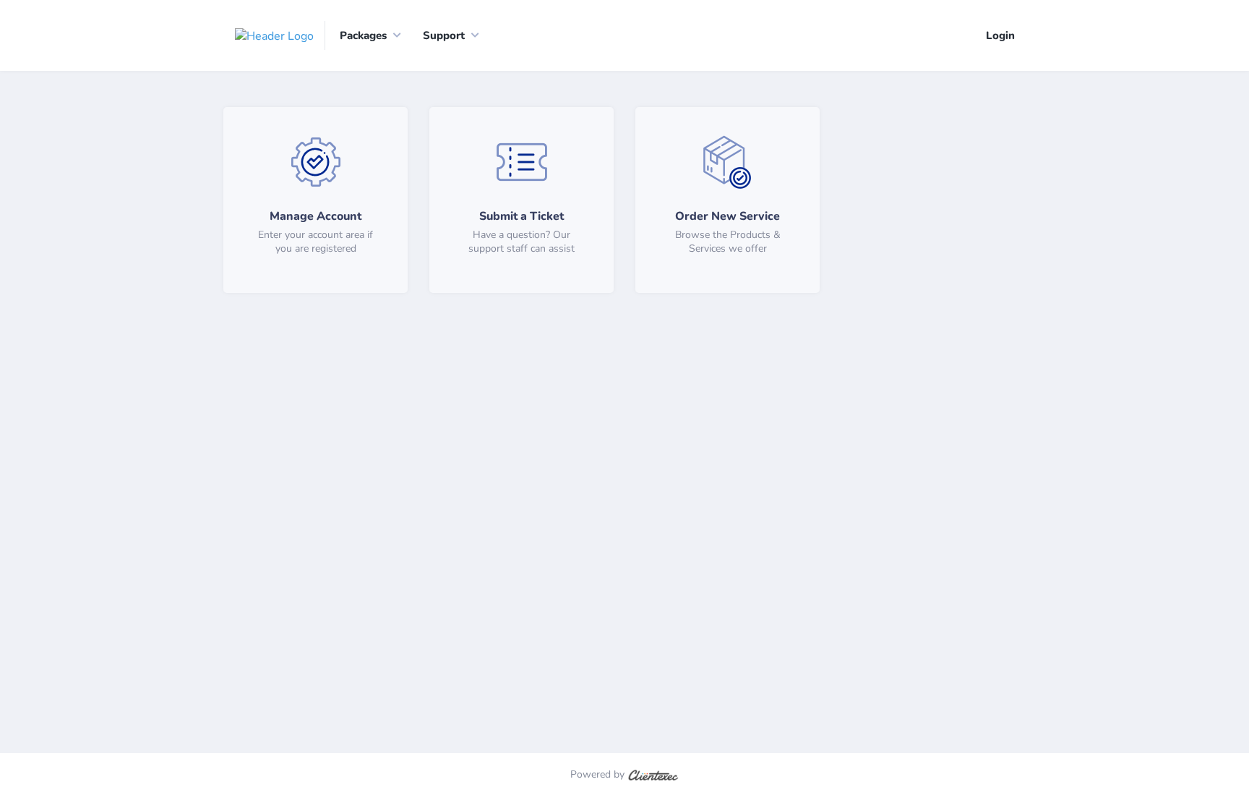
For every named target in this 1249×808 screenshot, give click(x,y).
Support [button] (444, 35)
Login (1000, 35)
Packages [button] (363, 35)
